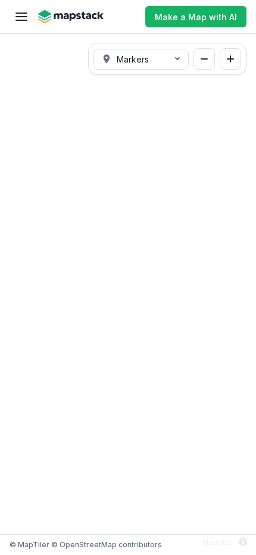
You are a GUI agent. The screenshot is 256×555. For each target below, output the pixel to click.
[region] (128, 294)
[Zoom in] (230, 59)
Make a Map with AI (196, 17)
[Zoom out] (204, 59)
